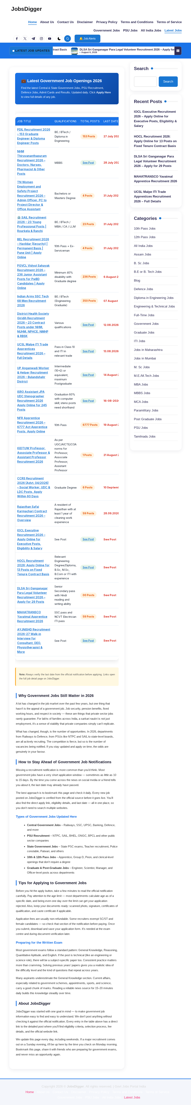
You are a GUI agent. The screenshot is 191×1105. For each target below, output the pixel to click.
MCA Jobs (141, 402)
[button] (87, 38)
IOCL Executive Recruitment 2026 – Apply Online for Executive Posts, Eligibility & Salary (31, 539)
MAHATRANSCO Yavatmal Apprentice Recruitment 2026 (32, 616)
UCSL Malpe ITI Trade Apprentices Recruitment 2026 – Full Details (152, 196)
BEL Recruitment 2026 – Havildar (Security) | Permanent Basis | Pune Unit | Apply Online (33, 248)
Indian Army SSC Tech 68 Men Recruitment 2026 (33, 301)
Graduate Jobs (144, 332)
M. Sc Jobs (142, 367)
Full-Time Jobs (144, 315)
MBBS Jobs (142, 393)
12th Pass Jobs (145, 237)
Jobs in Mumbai (145, 358)
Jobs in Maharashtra (148, 350)
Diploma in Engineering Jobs (154, 298)
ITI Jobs (139, 341)
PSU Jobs (141, 428)
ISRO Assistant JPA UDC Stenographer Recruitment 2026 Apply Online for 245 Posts (32, 400)
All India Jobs (143, 246)
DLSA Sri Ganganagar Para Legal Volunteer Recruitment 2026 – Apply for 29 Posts (111, 49)
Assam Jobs (142, 254)
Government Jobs (146, 324)
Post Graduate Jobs (148, 419)
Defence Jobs (143, 289)
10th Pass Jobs (145, 228)
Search (141, 68)
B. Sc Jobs (141, 263)
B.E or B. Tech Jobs (148, 272)
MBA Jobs (141, 384)
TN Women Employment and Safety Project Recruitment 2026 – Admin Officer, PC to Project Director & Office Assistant (32, 195)
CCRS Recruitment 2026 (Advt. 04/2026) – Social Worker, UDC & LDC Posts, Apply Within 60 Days (33, 487)
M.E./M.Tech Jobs (146, 376)
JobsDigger (26, 9)
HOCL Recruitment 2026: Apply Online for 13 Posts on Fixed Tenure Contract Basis (155, 141)
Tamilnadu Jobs (145, 436)
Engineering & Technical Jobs (154, 306)
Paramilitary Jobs (146, 410)
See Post (88, 162)
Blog (137, 280)
